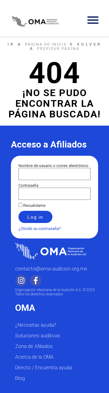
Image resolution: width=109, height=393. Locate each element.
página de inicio (46, 44)
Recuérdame (33, 205)
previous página (58, 49)
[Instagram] (21, 280)
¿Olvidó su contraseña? (39, 228)
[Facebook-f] (35, 280)
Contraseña (28, 185)
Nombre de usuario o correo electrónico (53, 165)
